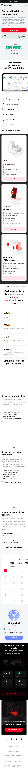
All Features (14, 744)
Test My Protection (14, 751)
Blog (14, 749)
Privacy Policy (19, 755)
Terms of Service (9, 755)
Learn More (14, 179)
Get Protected (14, 30)
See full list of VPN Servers (14, 693)
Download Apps (14, 746)
